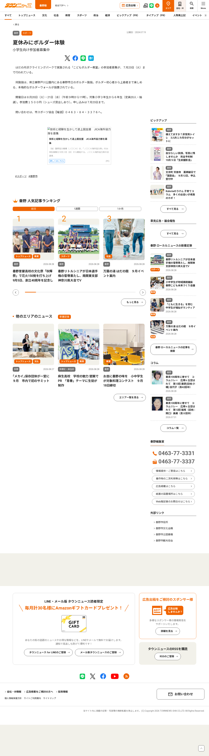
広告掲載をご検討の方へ (39, 691)
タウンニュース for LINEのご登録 (47, 652)
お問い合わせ (184, 694)
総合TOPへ (60, 5)
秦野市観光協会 (164, 540)
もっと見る (133, 302)
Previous (16, 292)
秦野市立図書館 (164, 534)
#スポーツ (21, 176)
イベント (197, 15)
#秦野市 (32, 176)
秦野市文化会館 (164, 528)
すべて (8, 15)
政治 (95, 15)
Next (143, 292)
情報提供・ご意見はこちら (170, 470)
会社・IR (180, 8)
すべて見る (173, 208)
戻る (17, 24)
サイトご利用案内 (32, 698)
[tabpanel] (33, 251)
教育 (67, 15)
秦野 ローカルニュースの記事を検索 (172, 349)
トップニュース (26, 15)
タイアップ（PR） (156, 15)
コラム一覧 (172, 428)
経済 (107, 15)
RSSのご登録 (167, 656)
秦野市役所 (162, 522)
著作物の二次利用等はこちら (172, 478)
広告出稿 (131, 5)
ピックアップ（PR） (128, 15)
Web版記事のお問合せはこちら (173, 501)
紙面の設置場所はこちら (169, 493)
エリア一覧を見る (129, 397)
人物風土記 (179, 15)
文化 (44, 15)
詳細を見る (167, 631)
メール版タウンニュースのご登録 (98, 652)
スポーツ (82, 15)
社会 (56, 15)
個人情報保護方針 (13, 698)
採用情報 (63, 691)
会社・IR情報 (14, 691)
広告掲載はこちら (165, 486)
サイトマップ (49, 698)
